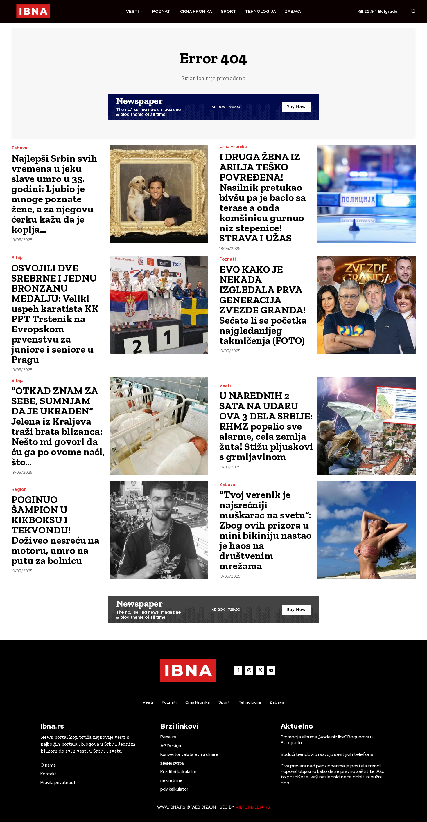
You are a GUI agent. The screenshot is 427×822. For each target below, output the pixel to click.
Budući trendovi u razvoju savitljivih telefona (327, 754)
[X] (260, 670)
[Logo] (33, 11)
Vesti (225, 385)
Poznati (227, 259)
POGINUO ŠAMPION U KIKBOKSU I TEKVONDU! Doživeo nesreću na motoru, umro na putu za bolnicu (55, 530)
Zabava (19, 148)
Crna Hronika (233, 147)
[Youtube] (271, 670)
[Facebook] (238, 670)
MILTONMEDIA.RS (252, 807)
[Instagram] (249, 670)
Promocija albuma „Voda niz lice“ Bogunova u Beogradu (327, 739)
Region (19, 489)
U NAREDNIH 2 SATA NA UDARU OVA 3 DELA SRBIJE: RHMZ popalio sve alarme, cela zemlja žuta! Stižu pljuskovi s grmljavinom (266, 426)
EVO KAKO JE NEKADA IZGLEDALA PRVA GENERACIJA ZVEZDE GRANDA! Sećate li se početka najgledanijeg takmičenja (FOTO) (263, 305)
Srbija (17, 258)
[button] (413, 11)
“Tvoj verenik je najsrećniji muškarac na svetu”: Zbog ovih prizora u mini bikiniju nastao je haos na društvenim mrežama (265, 530)
